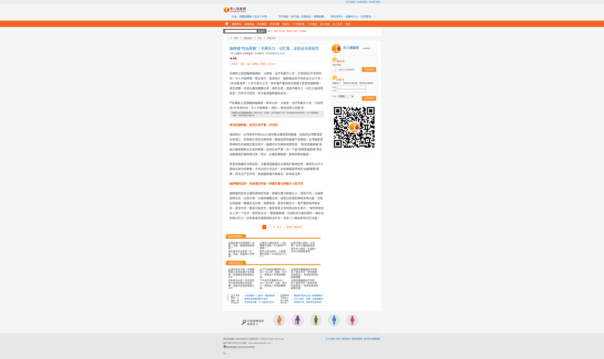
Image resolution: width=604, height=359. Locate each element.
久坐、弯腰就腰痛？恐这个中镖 (249, 16)
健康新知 (248, 38)
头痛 (248, 64)
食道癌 (289, 31)
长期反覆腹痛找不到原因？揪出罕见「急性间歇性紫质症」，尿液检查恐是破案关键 (304, 284)
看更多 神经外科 (294, 227)
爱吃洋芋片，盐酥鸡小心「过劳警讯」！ (353, 16)
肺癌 (295, 31)
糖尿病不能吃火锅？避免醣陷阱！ (309, 295)
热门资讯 (376, 2)
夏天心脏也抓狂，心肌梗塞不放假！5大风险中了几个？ (273, 254)
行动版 (351, 2)
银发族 (297, 322)
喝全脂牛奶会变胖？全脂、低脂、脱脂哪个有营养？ (241, 254)
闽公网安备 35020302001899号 (240, 347)
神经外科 (271, 38)
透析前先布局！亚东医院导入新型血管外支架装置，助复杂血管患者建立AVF (241, 284)
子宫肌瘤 (302, 31)
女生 (352, 322)
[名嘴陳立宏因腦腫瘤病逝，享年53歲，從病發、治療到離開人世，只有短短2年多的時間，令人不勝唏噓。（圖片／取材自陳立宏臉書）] (276, 106)
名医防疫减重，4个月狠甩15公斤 (259, 302)
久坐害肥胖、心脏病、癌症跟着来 (259, 295)
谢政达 (263, 64)
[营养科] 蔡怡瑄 (350, 83)
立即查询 (369, 69)
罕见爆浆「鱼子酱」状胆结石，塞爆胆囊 (301, 16)
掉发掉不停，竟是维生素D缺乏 (308, 302)
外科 (260, 38)
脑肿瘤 (255, 64)
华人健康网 (235, 9)
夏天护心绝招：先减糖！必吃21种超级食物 (304, 250)
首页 (236, 38)
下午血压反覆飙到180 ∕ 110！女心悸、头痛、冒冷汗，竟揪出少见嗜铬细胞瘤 (273, 284)
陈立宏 (271, 64)
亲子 (316, 322)
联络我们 (346, 339)
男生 (334, 322)
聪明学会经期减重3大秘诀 (256, 299)
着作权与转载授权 (372, 339)
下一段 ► (277, 227)
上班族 (279, 322)
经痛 (276, 31)
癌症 (242, 64)
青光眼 (282, 31)
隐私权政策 (357, 339)
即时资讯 (363, 2)
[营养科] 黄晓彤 (366, 83)
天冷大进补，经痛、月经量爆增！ (309, 299)
